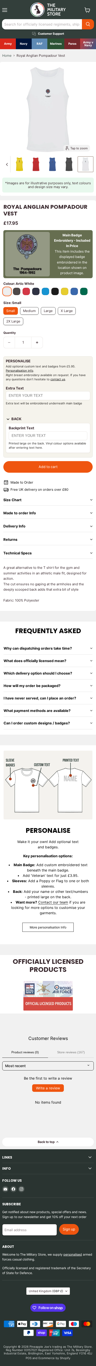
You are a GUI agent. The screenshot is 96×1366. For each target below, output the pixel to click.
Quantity (9, 332)
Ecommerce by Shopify (54, 1358)
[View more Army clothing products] (8, 44)
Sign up (69, 1229)
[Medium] (30, 316)
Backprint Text (21, 428)
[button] (19, 164)
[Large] (49, 316)
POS (28, 1358)
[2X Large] (14, 326)
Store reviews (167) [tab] (71, 1052)
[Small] (11, 316)
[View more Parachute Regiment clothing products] (72, 44)
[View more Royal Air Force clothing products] (40, 44)
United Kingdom (46, 1291)
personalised (72, 1254)
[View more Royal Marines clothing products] (55, 44)
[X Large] (68, 316)
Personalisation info (19, 370)
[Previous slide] (6, 164)
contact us (57, 379)
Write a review (48, 1088)
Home (7, 55)
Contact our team (53, 902)
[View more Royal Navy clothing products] (24, 44)
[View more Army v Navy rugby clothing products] (88, 44)
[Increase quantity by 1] (37, 342)
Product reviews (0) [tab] (25, 1052)
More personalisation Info (48, 927)
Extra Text (15, 388)
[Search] (88, 24)
